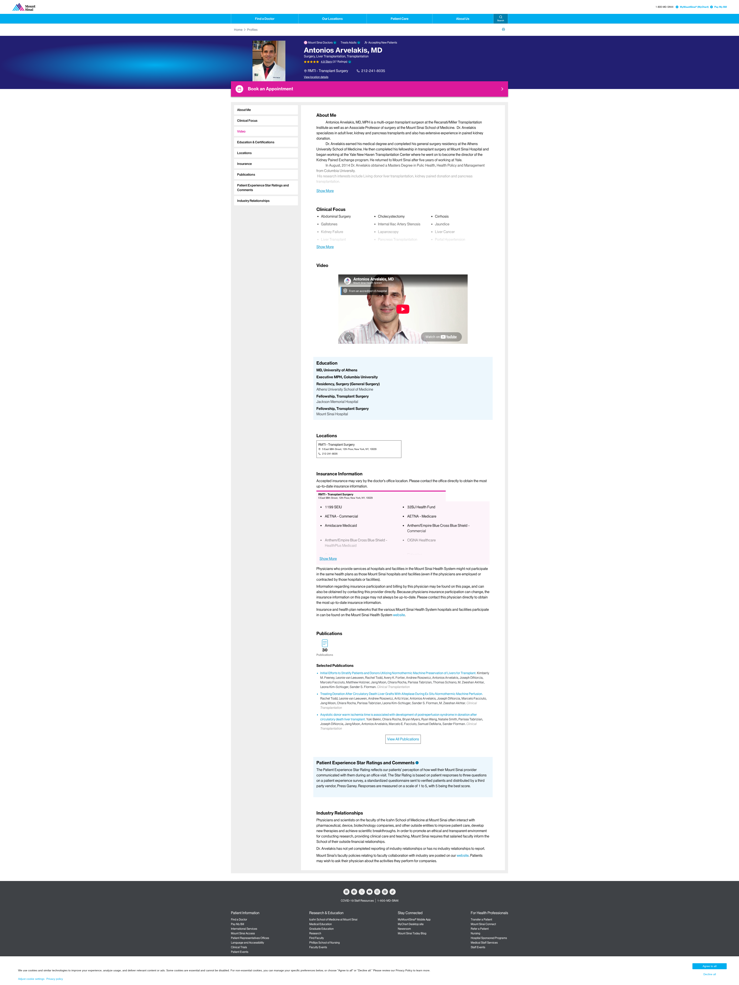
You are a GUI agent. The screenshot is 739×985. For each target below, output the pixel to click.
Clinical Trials (239, 947)
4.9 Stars (326, 61)
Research (315, 933)
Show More (325, 190)
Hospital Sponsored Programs (489, 938)
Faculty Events (318, 947)
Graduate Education (321, 928)
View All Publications (403, 739)
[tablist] (264, 153)
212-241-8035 (373, 71)
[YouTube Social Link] (369, 892)
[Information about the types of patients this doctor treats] (358, 42)
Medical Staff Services (484, 942)
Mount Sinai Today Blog (412, 933)
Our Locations (332, 19)
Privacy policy (54, 978)
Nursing (475, 933)
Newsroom (404, 928)
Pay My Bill (720, 6)
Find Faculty (316, 938)
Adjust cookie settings (31, 978)
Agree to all (709, 966)
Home (238, 30)
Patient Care (399, 19)
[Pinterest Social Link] (385, 892)
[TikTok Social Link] (393, 892)
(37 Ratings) (340, 61)
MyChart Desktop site (411, 924)
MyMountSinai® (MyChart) (694, 6)
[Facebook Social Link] (354, 892)
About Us (462, 19)
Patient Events (239, 952)
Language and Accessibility (247, 942)
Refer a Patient (480, 928)
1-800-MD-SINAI (664, 6)
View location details (316, 77)
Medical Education (320, 924)
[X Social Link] (362, 892)
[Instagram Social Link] (377, 892)
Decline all (709, 974)
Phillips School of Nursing (324, 942)
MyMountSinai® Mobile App (414, 919)
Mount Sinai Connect (483, 924)
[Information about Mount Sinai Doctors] (334, 42)
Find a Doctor (264, 19)
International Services (244, 928)
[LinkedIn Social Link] (346, 892)
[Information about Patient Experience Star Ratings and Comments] (349, 61)
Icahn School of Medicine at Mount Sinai (333, 919)
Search (500, 20)
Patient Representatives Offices (250, 938)
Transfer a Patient (481, 919)
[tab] (266, 109)
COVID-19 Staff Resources (357, 900)
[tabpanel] (403, 152)
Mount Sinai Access (243, 933)
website (399, 615)
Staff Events (478, 947)
